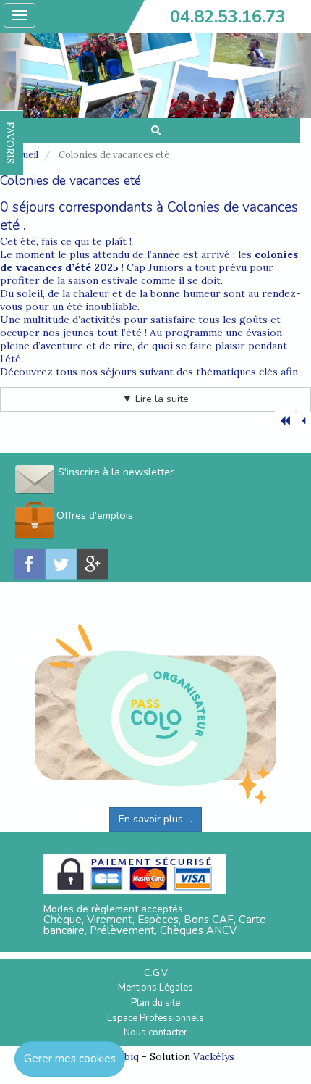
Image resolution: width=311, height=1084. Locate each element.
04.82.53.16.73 (228, 16)
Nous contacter (155, 1032)
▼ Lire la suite (155, 399)
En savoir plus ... (155, 819)
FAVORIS (10, 143)
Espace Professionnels (155, 1018)
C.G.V (156, 973)
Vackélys (213, 1056)
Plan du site (155, 1002)
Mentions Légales (155, 987)
